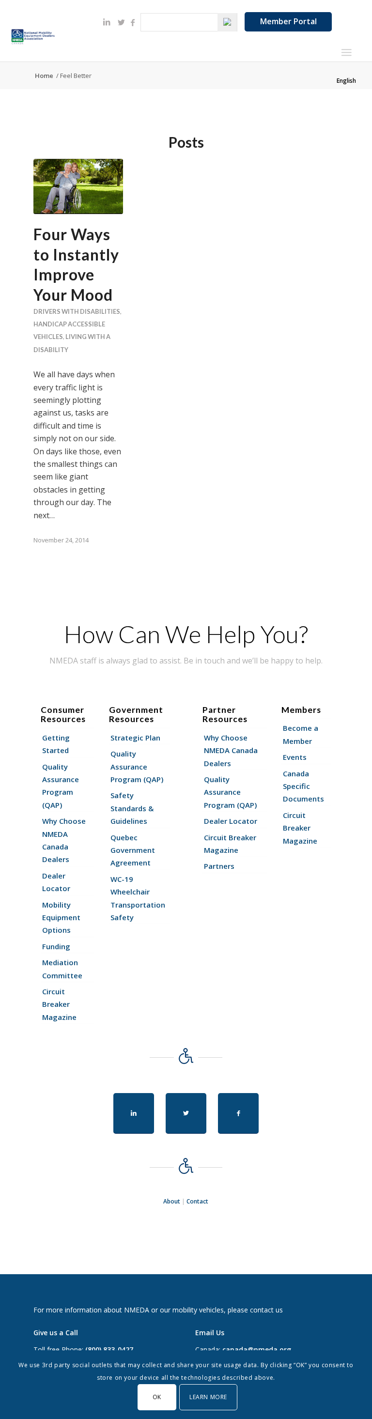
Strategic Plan (135, 737)
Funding (56, 946)
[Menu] (346, 52)
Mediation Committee (62, 968)
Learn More (208, 1397)
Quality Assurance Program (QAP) (60, 786)
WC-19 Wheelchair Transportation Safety (137, 898)
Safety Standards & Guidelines (132, 808)
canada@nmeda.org (256, 1349)
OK (157, 1397)
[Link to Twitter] (121, 22)
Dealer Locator (56, 882)
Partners (219, 866)
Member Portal (288, 21)
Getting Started (56, 744)
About (171, 1201)
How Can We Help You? (186, 633)
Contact (197, 1201)
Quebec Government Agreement (132, 850)
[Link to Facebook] (132, 22)
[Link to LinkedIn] (106, 22)
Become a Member (300, 734)
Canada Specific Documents (303, 786)
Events (295, 757)
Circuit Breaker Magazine (59, 1004)
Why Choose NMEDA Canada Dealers (64, 840)
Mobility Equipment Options (61, 917)
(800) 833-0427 (109, 1349)
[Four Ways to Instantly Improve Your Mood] (78, 186)
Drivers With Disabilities (76, 311)
